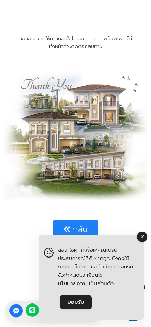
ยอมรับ (75, 302)
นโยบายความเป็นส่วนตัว (86, 283)
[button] (75, 229)
